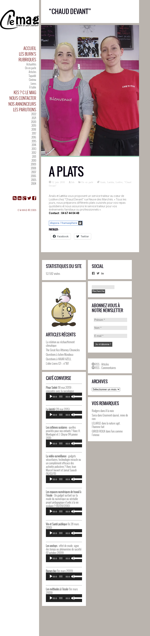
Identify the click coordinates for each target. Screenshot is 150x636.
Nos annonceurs (22, 104)
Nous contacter (22, 98)
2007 (33, 172)
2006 (33, 176)
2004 (33, 183)
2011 (34, 157)
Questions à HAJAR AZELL (58, 359)
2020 (33, 122)
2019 (33, 125)
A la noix (109, 410)
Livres (33, 83)
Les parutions (24, 109)
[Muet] (73, 396)
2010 (33, 160)
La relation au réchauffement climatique (60, 343)
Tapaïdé (32, 76)
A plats (66, 171)
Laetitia (110, 182)
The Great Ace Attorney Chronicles (63, 350)
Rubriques (27, 59)
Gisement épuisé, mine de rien (110, 417)
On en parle (30, 68)
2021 (34, 118)
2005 (33, 180)
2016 (33, 137)
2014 (34, 145)
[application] (64, 396)
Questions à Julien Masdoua (59, 354)
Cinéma (32, 80)
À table (32, 87)
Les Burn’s (27, 54)
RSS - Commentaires (105, 367)
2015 (34, 141)
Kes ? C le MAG (25, 92)
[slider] (77, 396)
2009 (33, 164)
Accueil (29, 48)
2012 (34, 153)
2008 (33, 168)
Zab (72, 182)
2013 (34, 149)
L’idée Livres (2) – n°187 (57, 363)
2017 (34, 133)
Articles (32, 72)
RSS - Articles (102, 364)
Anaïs (102, 182)
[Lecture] (51, 396)
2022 (33, 114)
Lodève (119, 182)
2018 (33, 129)
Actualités (31, 64)
